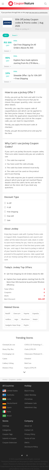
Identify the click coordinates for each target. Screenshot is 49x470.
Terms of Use (29, 438)
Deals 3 (14, 35)
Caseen (4, 359)
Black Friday (29, 391)
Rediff (7, 313)
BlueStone (25, 319)
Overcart (16, 313)
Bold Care (27, 363)
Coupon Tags (7, 434)
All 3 (5, 35)
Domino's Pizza (7, 368)
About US (28, 426)
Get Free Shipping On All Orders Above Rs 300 (25, 46)
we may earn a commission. (38, 12)
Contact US (28, 430)
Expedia (35, 313)
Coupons (12, 379)
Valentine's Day (30, 407)
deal (15, 41)
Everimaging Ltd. (8, 354)
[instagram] (26, 455)
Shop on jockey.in (22, 29)
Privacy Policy (29, 434)
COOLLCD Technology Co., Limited (34, 345)
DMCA (26, 442)
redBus (8, 319)
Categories (6, 430)
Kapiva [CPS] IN (30, 368)
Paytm (26, 325)
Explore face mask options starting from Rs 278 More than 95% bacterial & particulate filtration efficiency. (28, 61)
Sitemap (5, 426)
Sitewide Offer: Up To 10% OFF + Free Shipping (28, 77)
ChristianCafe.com (8, 345)
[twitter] (21, 455)
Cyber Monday (30, 395)
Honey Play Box (8, 349)
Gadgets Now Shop (12, 325)
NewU (35, 319)
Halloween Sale (30, 403)
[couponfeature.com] (21, 3)
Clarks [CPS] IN (30, 349)
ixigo (16, 319)
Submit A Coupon (9, 438)
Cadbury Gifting (8, 363)
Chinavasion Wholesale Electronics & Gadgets (34, 354)
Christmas (28, 399)
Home (4, 379)
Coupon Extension (9, 442)
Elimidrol (27, 359)
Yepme (26, 313)
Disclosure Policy (31, 447)
